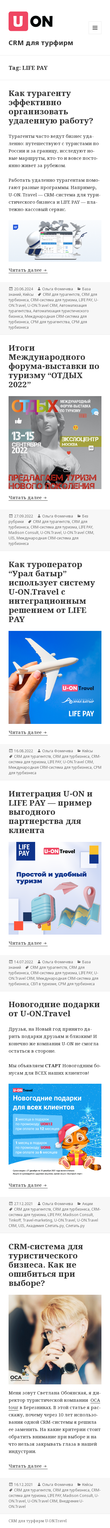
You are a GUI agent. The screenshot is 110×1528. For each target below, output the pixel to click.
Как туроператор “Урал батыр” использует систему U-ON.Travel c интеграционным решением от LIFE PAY (52, 591)
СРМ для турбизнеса (76, 983)
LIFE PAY (85, 299)
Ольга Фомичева (57, 289)
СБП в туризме (43, 983)
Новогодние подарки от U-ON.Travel (54, 1009)
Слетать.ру (75, 1225)
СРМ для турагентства (50, 321)
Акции (87, 1203)
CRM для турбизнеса (71, 756)
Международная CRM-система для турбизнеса (50, 767)
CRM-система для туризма (54, 299)
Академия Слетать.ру (45, 1225)
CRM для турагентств (61, 294)
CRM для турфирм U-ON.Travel (38, 1520)
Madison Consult (23, 532)
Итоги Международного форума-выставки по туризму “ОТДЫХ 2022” (54, 366)
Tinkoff (15, 1220)
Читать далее (28, 270)
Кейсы (28, 294)
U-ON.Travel (50, 532)
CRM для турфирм (41, 42)
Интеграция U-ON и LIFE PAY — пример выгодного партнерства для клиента (51, 812)
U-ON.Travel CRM (42, 305)
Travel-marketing (37, 1220)
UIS (12, 538)
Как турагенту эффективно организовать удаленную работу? (51, 107)
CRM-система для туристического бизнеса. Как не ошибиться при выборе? (46, 1264)
